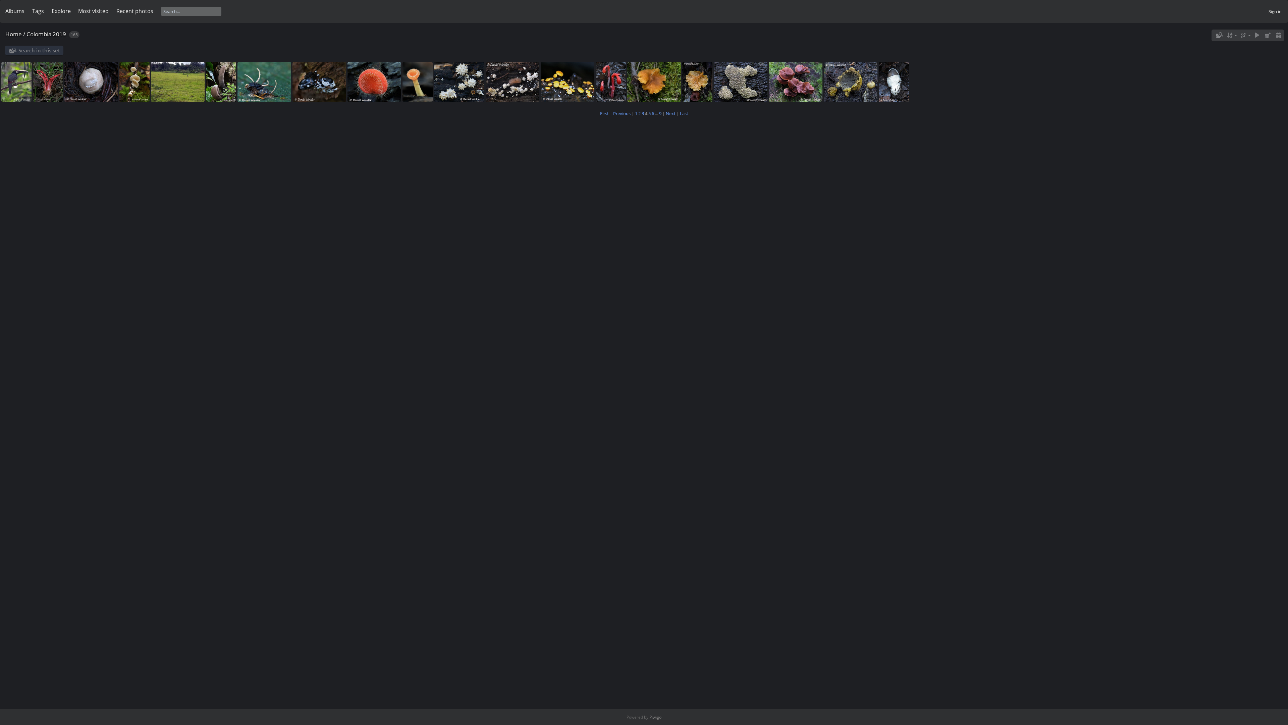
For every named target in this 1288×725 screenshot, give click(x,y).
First (604, 113)
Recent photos (134, 11)
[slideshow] (1257, 35)
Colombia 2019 (46, 34)
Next (671, 113)
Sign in (1275, 11)
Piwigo (655, 717)
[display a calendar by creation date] (1278, 35)
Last (684, 113)
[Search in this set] (1219, 35)
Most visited (93, 11)
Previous (622, 113)
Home (13, 34)
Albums (14, 11)
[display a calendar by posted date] (1268, 35)
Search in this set (39, 50)
